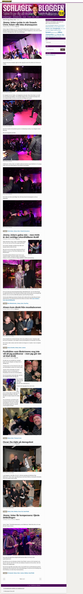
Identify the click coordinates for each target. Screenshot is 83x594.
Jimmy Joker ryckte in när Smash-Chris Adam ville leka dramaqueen (20, 23)
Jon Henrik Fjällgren (50, 30)
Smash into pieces (25, 231)
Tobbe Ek (17, 26)
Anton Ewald (48, 25)
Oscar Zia (20, 511)
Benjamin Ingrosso (54, 25)
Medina (16, 511)
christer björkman (61, 25)
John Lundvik (62, 28)
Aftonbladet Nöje (17, 17)
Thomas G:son (17, 438)
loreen (48, 32)
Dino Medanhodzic (12, 303)
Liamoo (24, 347)
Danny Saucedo (49, 26)
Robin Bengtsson (50, 36)
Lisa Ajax (59, 30)
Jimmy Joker (17, 231)
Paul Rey (26, 303)
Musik (24, 17)
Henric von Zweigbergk (53, 28)
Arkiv (47, 40)
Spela (37, 17)
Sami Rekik (26, 511)
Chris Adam (10, 231)
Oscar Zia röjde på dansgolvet (18, 442)
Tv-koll (29, 17)
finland (63, 26)
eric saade (58, 26)
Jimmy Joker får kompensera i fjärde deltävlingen (21, 516)
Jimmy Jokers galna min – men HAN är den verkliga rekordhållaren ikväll (21, 236)
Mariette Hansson (54, 32)
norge (55, 35)
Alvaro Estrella (11, 347)
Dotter (54, 26)
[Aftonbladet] (7, 1)
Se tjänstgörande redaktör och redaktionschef (13, 588)
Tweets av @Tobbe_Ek (50, 55)
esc (61, 26)
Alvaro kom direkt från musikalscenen (22, 307)
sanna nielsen (58, 36)
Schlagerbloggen (7, 17)
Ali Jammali (10, 573)
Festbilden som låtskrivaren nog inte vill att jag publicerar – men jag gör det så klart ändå (22, 353)
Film (33, 17)
